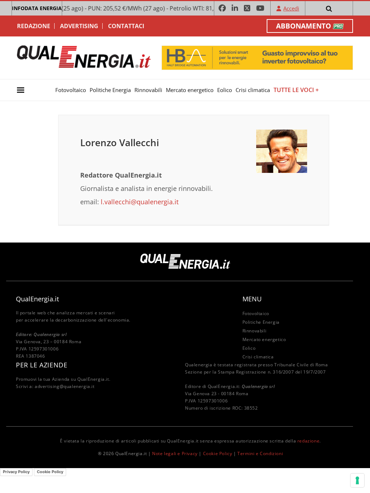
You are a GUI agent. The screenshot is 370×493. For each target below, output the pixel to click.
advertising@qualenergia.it (65, 386)
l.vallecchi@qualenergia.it (139, 201)
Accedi (291, 8)
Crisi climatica (253, 89)
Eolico (224, 89)
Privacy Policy (16, 471)
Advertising (79, 26)
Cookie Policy (217, 453)
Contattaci (126, 26)
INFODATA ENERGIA (37, 8)
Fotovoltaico (70, 89)
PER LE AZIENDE (41, 365)
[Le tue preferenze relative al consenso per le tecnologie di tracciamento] (357, 480)
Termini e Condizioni (260, 453)
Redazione (33, 26)
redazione (308, 441)
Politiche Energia (110, 89)
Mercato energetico (190, 89)
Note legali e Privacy (175, 453)
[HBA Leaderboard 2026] (257, 57)
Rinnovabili (148, 89)
